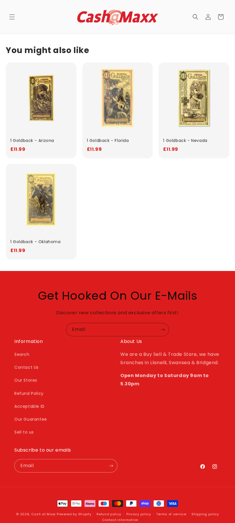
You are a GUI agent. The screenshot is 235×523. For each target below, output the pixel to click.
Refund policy (109, 514)
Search (22, 354)
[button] (12, 17)
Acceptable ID (29, 406)
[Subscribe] (162, 329)
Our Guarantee (30, 419)
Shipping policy (205, 514)
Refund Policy (29, 393)
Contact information (120, 520)
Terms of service (171, 514)
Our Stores (25, 380)
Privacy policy (138, 514)
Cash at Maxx (43, 514)
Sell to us (24, 432)
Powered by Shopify (74, 514)
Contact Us (26, 367)
